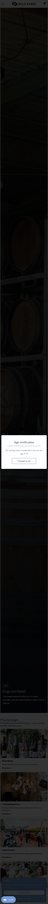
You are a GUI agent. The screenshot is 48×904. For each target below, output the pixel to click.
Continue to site (24, 461)
